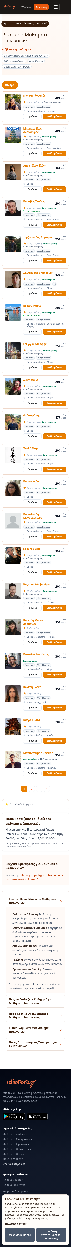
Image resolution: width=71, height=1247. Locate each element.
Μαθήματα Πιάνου (13, 1159)
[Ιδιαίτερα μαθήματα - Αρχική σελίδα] (10, 7)
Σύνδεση (26, 7)
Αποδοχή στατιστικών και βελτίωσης (51, 1235)
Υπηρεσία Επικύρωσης (16, 1191)
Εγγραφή (41, 7)
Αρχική (7, 23)
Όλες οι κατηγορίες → (15, 1164)
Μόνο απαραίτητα (20, 1235)
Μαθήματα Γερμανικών (16, 1144)
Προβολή (32, 116)
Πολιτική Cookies (16, 1223)
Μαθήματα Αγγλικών (15, 1134)
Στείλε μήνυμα (54, 116)
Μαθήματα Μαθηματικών (17, 1139)
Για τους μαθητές (13, 1179)
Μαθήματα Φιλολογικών (17, 1149)
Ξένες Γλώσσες (24, 23)
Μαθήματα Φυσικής (14, 1154)
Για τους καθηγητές (14, 1184)
